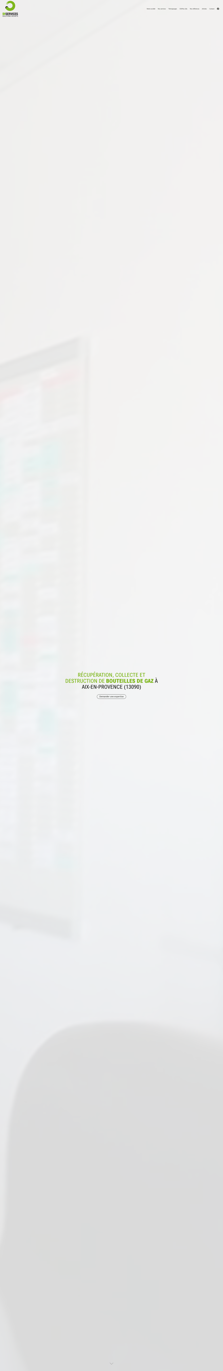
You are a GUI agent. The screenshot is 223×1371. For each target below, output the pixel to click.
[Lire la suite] (111, 1363)
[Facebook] (218, 9)
